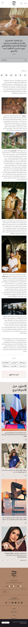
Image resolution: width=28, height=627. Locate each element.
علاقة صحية (14, 366)
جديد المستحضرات (23, 560)
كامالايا (23, 116)
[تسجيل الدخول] (21, 3)
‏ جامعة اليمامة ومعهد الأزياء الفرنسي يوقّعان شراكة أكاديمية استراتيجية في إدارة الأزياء (14, 434)
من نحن (14, 615)
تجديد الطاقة (5, 276)
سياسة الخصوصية (14, 618)
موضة (18, 586)
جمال (11, 586)
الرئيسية (14, 608)
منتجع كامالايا (22, 362)
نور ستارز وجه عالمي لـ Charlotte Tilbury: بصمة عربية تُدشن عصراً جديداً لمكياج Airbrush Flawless (15, 555)
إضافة (5, 591)
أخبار (25, 60)
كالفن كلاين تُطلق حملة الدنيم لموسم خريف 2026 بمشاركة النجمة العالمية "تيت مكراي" (14, 519)
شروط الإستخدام (14, 611)
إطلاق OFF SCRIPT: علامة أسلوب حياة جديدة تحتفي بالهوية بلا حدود (14, 471)
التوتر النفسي (13, 150)
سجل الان (5, 622)
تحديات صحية (22, 366)
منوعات (7, 586)
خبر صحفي (14, 53)
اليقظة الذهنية (6, 362)
